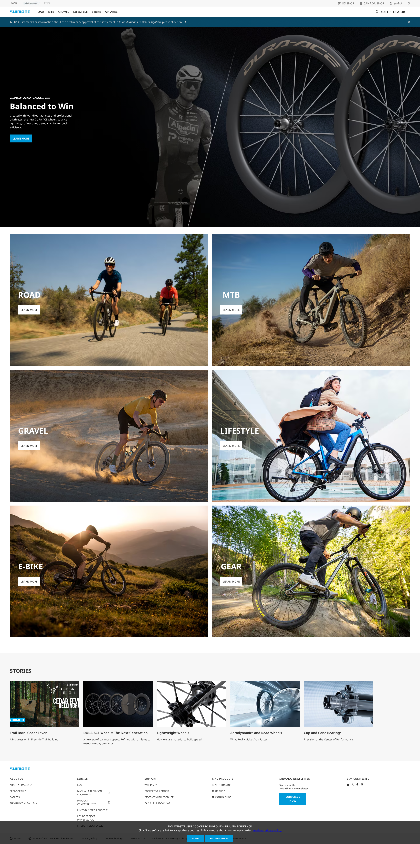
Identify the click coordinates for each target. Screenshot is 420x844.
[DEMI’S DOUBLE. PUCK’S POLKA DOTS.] (193, 218)
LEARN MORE (20, 147)
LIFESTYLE (80, 12)
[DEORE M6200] (226, 218)
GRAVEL (63, 12)
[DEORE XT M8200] (215, 218)
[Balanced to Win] (204, 218)
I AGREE (196, 838)
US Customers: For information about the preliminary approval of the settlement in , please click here (98, 22)
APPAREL (111, 12)
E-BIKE (96, 12)
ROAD (40, 12)
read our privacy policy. (267, 830)
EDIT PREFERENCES (219, 838)
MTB (51, 12)
